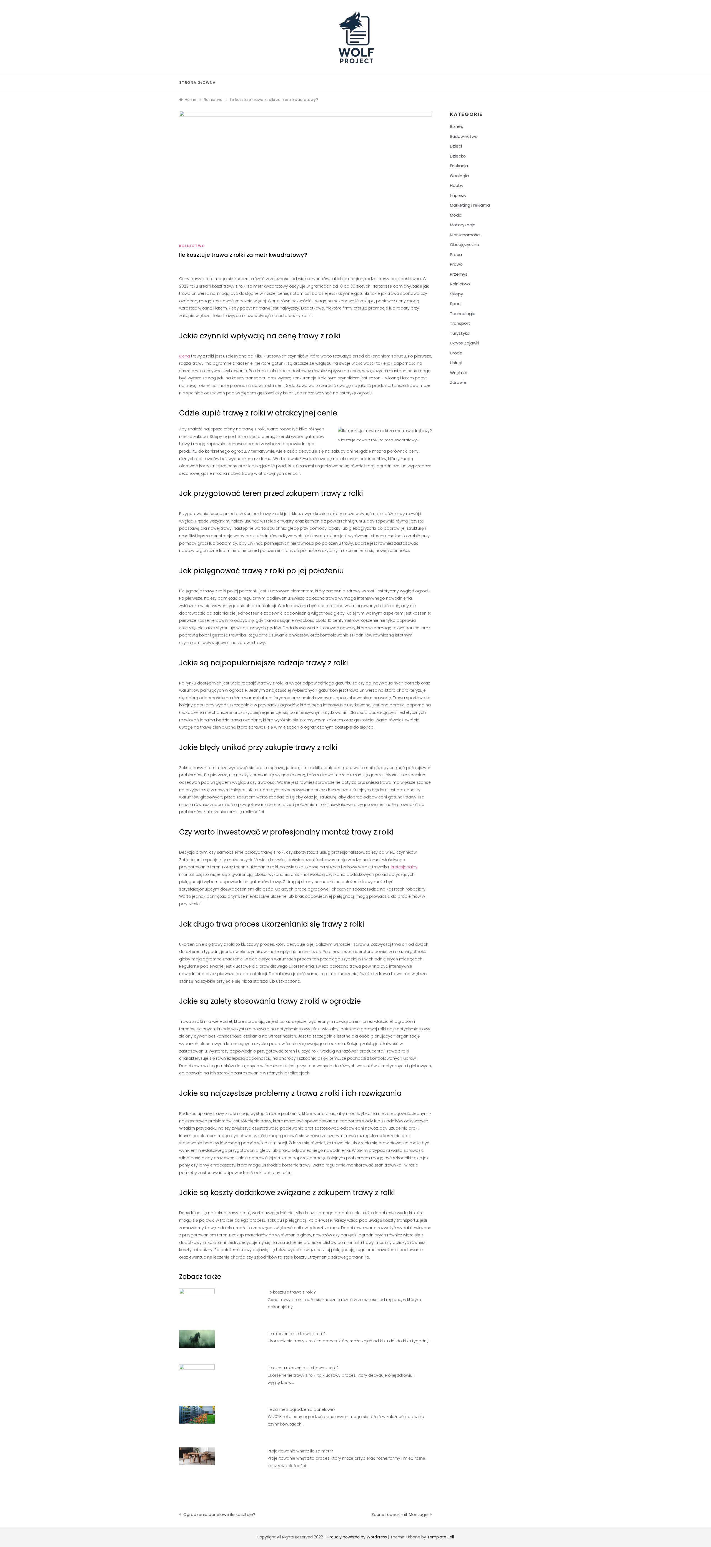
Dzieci (456, 146)
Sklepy (456, 294)
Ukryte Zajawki (464, 343)
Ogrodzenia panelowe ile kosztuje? (219, 1514)
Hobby (456, 185)
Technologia (462, 313)
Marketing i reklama (470, 205)
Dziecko (458, 156)
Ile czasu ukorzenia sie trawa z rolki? (303, 1368)
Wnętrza (458, 373)
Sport (455, 303)
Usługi (456, 363)
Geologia (459, 176)
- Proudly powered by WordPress (356, 1537)
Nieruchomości (465, 235)
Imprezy (458, 195)
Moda (456, 215)
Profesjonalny (404, 867)
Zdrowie (458, 382)
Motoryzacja (462, 225)
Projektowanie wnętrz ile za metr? (300, 1451)
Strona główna (197, 82)
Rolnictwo (192, 246)
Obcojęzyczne (464, 244)
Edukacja (459, 166)
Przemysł (459, 274)
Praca (456, 254)
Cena (184, 356)
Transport (460, 323)
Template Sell (440, 1537)
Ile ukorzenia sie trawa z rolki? (297, 1333)
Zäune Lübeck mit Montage (399, 1514)
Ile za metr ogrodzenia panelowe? (302, 1409)
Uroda (456, 353)
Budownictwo (464, 136)
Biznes (456, 126)
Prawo (456, 264)
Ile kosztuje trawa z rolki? (292, 1292)
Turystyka (460, 333)
